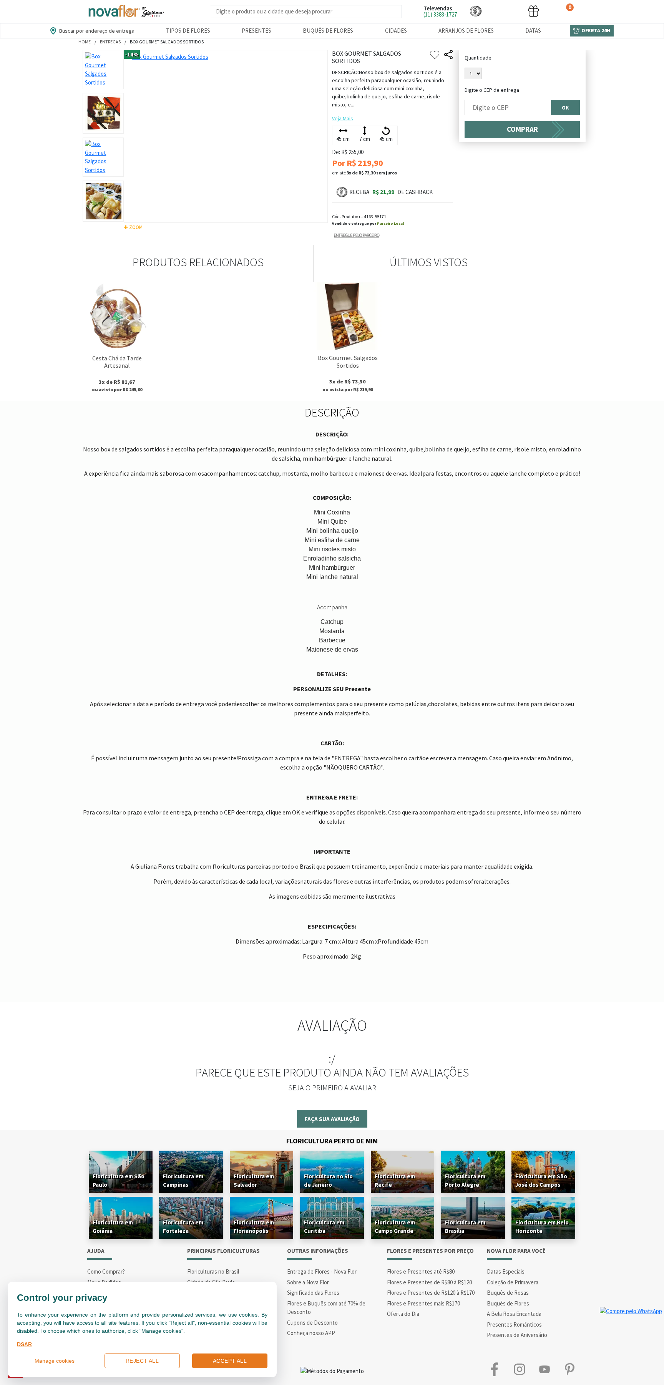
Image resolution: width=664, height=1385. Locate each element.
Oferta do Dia (403, 1313)
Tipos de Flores (188, 30)
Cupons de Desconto (312, 1322)
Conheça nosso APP (311, 1333)
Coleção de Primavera (512, 1282)
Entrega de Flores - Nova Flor (322, 1271)
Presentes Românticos (514, 1324)
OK (565, 107)
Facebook (494, 1369)
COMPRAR (522, 129)
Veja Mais (342, 118)
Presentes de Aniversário (517, 1335)
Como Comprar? (106, 1271)
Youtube (544, 1369)
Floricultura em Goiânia (113, 1226)
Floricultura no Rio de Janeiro (328, 1180)
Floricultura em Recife (395, 1180)
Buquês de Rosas (508, 1292)
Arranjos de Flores (466, 30)
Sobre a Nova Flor (308, 1282)
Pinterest (569, 1369)
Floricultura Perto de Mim (332, 1140)
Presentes (256, 30)
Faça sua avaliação (332, 1119)
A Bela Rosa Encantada (514, 1313)
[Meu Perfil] (504, 11)
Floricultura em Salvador (254, 1180)
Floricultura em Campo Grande (395, 1226)
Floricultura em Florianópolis (254, 1226)
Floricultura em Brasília (465, 1226)
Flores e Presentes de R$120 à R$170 (431, 1292)
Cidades (396, 30)
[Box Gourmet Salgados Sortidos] (348, 316)
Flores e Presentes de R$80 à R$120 (429, 1282)
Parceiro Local (390, 223)
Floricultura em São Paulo (118, 1180)
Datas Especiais (506, 1271)
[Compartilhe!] (448, 55)
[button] (475, 11)
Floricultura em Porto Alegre (465, 1180)
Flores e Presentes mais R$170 (423, 1303)
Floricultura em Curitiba (324, 1226)
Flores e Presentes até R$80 (421, 1271)
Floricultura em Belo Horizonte (542, 1226)
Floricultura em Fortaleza (183, 1226)
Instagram (519, 1369)
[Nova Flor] (125, 11)
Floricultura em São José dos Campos (541, 1180)
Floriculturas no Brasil (213, 1271)
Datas (533, 30)
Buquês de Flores (328, 30)
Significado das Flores (313, 1292)
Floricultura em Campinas (183, 1180)
